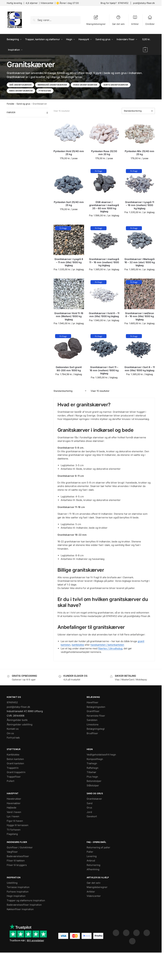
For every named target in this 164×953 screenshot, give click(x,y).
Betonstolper (94, 781)
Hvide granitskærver (85, 85)
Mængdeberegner (96, 24)
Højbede (11, 807)
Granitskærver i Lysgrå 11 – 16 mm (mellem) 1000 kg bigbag (139, 205)
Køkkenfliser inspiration (20, 909)
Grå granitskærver (20, 85)
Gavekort (92, 816)
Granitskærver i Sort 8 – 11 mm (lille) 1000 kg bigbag (139, 369)
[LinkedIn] (147, 933)
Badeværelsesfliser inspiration (24, 904)
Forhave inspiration (18, 891)
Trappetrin (13, 767)
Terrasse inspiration (18, 887)
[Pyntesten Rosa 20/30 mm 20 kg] (104, 132)
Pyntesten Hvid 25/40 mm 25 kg (68, 153)
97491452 (123, 3)
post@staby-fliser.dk (144, 3)
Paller (90, 851)
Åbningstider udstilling (19, 724)
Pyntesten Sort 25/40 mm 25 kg (69, 204)
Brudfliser (92, 733)
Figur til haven (15, 820)
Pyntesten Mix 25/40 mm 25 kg (139, 153)
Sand (89, 803)
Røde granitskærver (21, 90)
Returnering (93, 865)
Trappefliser (14, 776)
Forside (10, 103)
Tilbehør (91, 772)
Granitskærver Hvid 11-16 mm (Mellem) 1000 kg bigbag (68, 316)
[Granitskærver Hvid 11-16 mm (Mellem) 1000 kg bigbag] (68, 294)
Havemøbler (13, 803)
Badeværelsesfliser (18, 856)
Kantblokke (13, 754)
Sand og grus (23, 103)
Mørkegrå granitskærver (52, 85)
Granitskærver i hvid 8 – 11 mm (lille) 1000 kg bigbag (104, 315)
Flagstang (12, 833)
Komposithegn (95, 759)
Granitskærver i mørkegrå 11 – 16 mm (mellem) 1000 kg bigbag (104, 262)
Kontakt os (13, 728)
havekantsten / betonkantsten (107, 644)
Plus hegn (92, 776)
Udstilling (12, 882)
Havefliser (92, 702)
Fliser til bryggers (17, 865)
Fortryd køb (13, 737)
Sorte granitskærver (115, 85)
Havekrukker (14, 798)
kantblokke (78, 644)
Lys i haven (13, 816)
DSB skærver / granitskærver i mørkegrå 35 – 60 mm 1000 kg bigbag (104, 207)
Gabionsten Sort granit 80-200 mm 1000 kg (69, 369)
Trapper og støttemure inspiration (26, 900)
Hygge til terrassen (17, 825)
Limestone (92, 724)
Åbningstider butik (17, 720)
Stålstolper (93, 785)
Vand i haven (14, 812)
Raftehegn (92, 767)
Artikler (135, 24)
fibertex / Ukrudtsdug (110, 648)
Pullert (10, 781)
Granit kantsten (15, 763)
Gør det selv (118, 24)
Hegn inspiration (16, 895)
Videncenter (47, 3)
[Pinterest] (136, 933)
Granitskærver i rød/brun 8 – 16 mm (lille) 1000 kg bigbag (139, 316)
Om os (10, 733)
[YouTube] (132, 941)
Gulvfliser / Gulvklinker (20, 847)
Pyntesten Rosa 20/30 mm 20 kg (104, 153)
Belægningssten (96, 706)
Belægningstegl (96, 728)
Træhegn (92, 763)
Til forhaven (13, 829)
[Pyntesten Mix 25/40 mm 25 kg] (139, 132)
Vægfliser (12, 851)
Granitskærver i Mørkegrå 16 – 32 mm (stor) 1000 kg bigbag (139, 262)
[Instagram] (126, 933)
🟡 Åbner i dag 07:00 (67, 3)
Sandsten (92, 720)
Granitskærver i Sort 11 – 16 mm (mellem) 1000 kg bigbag (104, 370)
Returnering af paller (98, 847)
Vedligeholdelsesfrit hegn (101, 754)
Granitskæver (94, 798)
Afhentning (93, 869)
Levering (92, 856)
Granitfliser (93, 711)
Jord (89, 812)
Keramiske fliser (96, 715)
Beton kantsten (15, 759)
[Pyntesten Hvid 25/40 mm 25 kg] (68, 132)
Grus (89, 807)
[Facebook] (116, 933)
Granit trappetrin (16, 772)
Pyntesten (45, 90)
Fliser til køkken (16, 860)
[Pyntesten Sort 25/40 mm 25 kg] (68, 182)
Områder (150, 24)
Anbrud (91, 860)
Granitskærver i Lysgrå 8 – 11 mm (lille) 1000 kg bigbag (68, 262)
